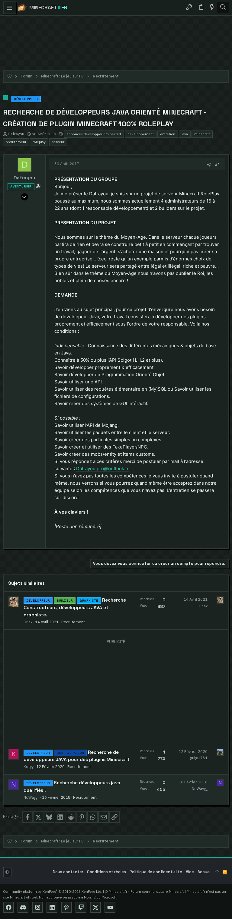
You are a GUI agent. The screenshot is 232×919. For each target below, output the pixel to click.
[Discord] (23, 907)
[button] (9, 8)
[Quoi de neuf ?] (212, 7)
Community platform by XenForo (52, 891)
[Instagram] (37, 907)
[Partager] (209, 165)
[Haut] (217, 872)
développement (140, 134)
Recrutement (73, 621)
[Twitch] (81, 907)
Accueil (204, 871)
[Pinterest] (66, 907)
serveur (58, 142)
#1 (217, 164)
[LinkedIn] (52, 907)
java (185, 134)
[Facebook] (8, 907)
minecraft (202, 134)
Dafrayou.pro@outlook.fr (102, 468)
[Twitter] (95, 907)
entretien (167, 134)
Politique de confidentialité (156, 871)
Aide (190, 871)
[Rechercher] (223, 7)
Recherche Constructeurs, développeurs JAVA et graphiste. (75, 607)
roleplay (39, 142)
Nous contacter (68, 871)
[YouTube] (110, 907)
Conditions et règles (106, 871)
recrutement (16, 142)
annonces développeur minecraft (94, 134)
